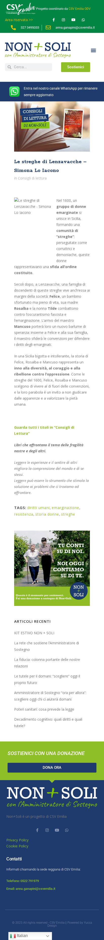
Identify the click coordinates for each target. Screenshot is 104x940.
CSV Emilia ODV (80, 9)
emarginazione (65, 507)
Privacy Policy (17, 840)
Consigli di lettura (32, 178)
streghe (68, 514)
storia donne (47, 514)
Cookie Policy (17, 846)
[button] (93, 50)
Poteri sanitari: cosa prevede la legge (44, 709)
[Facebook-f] (54, 20)
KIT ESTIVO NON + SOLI (34, 633)
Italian (22, 935)
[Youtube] (73, 20)
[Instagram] (63, 20)
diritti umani (38, 507)
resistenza (23, 514)
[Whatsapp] (83, 20)
